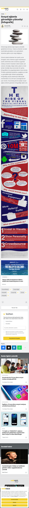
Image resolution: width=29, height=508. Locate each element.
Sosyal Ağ (13, 292)
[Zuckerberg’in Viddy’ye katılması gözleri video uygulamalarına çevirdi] (14, 456)
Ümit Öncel (4, 472)
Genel (2, 14)
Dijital (3, 428)
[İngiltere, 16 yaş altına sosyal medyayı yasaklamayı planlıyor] (14, 392)
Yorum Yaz (14, 307)
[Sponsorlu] (14, 267)
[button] (14, 172)
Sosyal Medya (5, 289)
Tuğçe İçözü (5, 437)
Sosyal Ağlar (16, 289)
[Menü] (27, 9)
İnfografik (4, 292)
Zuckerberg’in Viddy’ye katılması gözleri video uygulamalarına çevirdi (13, 467)
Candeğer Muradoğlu (7, 382)
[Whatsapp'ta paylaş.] (20, 348)
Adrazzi (4, 284)
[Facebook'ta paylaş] (3, 348)
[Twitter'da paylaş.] (9, 348)
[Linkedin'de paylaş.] (14, 348)
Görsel (22, 292)
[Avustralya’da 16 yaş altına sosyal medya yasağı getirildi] (14, 366)
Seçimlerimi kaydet (14, 338)
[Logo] (5, 9)
